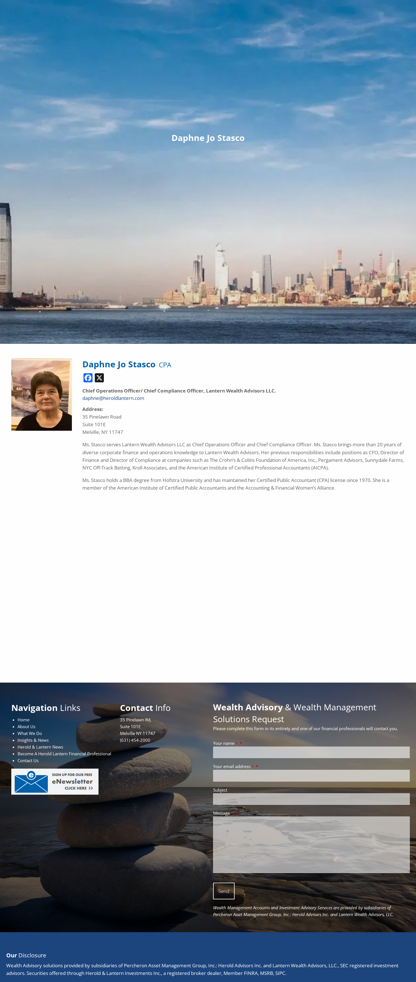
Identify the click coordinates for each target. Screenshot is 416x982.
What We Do (30, 733)
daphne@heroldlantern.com (113, 398)
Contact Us (28, 760)
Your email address (233, 766)
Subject (222, 790)
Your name (225, 743)
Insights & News (33, 740)
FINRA (251, 973)
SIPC (280, 973)
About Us (26, 726)
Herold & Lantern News (40, 747)
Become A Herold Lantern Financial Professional (64, 753)
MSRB (266, 973)
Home (23, 719)
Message (223, 813)
